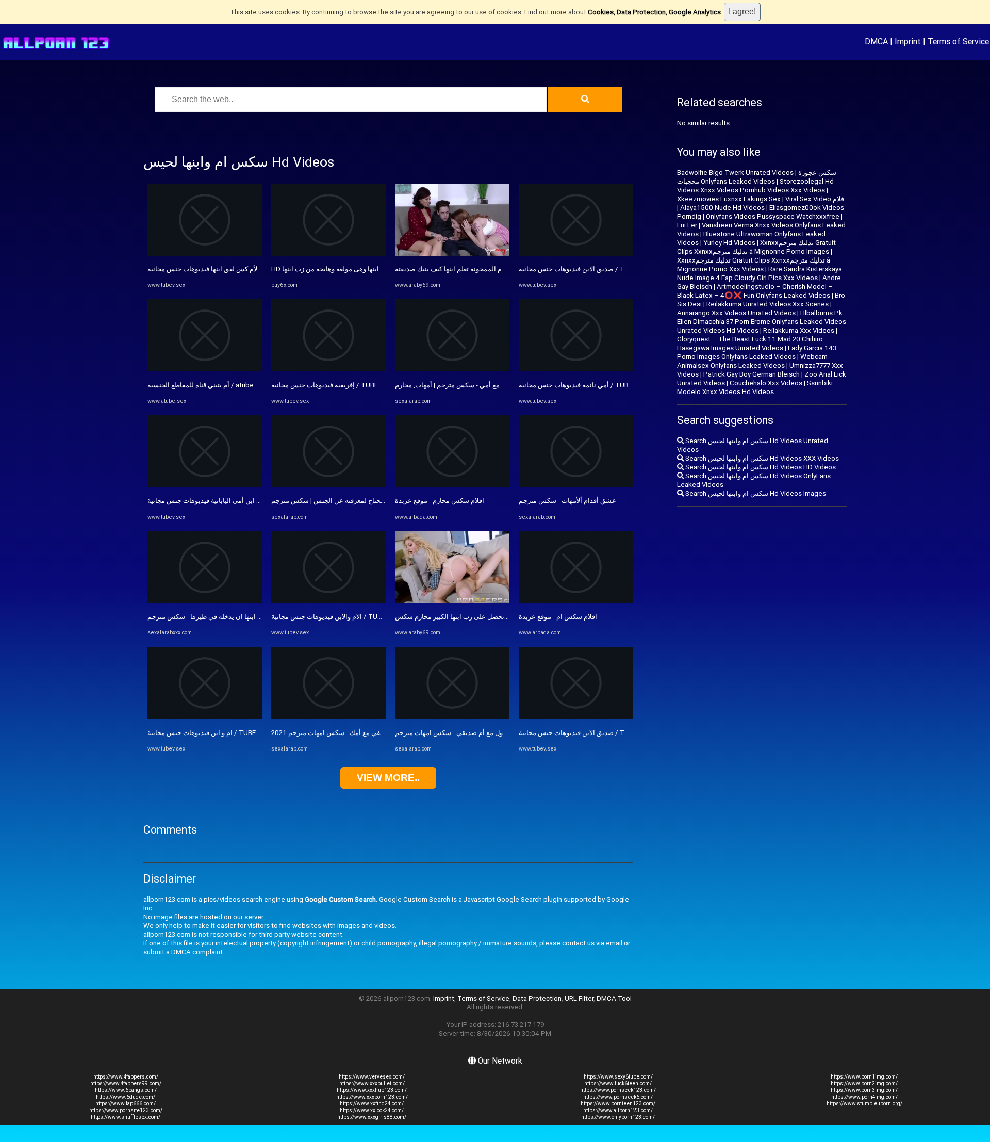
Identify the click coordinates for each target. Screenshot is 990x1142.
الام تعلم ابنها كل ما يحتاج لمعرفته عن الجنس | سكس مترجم (354, 500)
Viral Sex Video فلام (814, 198)
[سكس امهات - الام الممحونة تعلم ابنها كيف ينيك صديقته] (452, 253)
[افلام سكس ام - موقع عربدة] (576, 601)
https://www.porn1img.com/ (864, 1076)
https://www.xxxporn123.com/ (372, 1097)
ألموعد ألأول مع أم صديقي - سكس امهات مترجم (462, 732)
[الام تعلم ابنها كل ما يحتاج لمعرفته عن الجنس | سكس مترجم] (328, 485)
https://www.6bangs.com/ (126, 1090)
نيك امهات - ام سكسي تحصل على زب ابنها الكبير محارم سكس (481, 616)
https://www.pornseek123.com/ (618, 1090)
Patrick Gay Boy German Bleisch (751, 374)
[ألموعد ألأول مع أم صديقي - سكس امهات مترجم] (452, 716)
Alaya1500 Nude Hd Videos (722, 207)
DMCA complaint (197, 952)
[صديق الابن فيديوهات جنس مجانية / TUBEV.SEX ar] (576, 253)
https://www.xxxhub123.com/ (372, 1090)
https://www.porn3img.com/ (864, 1090)
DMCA (876, 41)
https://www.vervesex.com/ (372, 1076)
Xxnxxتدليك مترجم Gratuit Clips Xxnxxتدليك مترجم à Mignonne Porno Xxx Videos (753, 264)
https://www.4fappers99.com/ (125, 1083)
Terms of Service (958, 41)
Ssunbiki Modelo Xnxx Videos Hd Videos (755, 387)
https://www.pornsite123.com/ (125, 1110)
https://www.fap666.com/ (125, 1103)
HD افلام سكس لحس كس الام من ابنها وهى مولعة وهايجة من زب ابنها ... (371, 269)
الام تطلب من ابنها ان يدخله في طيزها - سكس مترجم (221, 616)
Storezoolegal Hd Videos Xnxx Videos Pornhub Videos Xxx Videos (755, 185)
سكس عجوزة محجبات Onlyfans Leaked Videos (756, 177)
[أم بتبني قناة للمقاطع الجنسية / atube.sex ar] (204, 369)
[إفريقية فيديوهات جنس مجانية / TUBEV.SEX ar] (328, 369)
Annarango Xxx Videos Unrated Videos (736, 312)
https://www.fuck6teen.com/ (618, 1083)
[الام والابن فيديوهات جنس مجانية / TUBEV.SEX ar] (328, 601)
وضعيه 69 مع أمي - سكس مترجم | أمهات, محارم (462, 385)
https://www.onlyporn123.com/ (618, 1117)
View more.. (388, 777)
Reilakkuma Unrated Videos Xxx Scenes (767, 304)
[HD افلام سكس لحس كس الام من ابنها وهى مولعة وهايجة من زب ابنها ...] (328, 253)
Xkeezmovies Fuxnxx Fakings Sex (729, 198)
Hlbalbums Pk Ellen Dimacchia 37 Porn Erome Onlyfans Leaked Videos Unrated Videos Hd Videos (761, 321)
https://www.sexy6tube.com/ (618, 1076)
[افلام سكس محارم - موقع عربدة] (452, 485)
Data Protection (537, 998)
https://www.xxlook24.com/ (372, 1110)
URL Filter (579, 998)
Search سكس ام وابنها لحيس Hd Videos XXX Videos (761, 458)
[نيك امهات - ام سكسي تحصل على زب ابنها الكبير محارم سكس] (452, 601)
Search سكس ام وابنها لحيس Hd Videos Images (755, 493)
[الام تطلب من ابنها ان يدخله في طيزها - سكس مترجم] (204, 601)
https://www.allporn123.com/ (618, 1110)
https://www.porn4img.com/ (864, 1097)
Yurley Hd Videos (729, 242)
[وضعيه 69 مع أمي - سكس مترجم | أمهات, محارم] (452, 369)
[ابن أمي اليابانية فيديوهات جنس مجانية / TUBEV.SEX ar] (204, 485)
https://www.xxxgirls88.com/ (371, 1117)
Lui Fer (687, 225)
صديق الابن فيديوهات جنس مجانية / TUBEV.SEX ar (590, 269)
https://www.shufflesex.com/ (125, 1117)
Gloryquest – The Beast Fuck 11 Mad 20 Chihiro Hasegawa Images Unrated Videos (750, 343)
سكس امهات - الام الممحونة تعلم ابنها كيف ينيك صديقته (472, 269)
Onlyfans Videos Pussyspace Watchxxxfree (772, 216)
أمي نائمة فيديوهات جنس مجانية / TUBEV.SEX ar (587, 385)
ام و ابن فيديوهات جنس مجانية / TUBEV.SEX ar (213, 732)
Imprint (908, 41)
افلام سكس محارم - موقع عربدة (439, 500)
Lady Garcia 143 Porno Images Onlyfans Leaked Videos (756, 352)
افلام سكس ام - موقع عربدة (558, 616)
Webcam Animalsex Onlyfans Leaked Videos (752, 361)
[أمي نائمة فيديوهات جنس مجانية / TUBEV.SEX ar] (576, 369)
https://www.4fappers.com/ (125, 1076)
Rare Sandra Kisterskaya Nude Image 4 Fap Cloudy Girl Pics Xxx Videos (759, 273)
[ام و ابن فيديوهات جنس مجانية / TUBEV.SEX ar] (204, 716)
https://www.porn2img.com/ (864, 1083)
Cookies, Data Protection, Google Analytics (654, 12)
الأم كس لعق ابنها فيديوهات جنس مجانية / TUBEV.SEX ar (227, 269)
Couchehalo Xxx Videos (766, 383)
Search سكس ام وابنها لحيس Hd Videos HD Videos (760, 467)
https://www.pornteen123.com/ (618, 1103)
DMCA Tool (614, 998)
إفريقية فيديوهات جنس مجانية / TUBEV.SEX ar (336, 385)
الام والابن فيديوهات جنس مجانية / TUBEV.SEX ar (340, 616)
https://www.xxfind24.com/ (372, 1103)
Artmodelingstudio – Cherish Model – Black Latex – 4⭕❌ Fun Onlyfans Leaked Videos (755, 291)
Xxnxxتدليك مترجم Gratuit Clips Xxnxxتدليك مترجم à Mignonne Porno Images (756, 247)
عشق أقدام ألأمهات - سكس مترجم (567, 500)
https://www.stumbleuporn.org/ (864, 1103)
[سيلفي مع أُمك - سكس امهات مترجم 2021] (328, 716)
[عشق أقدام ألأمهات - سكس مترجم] (576, 485)
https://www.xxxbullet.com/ (372, 1083)
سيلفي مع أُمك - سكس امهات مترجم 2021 (330, 732)
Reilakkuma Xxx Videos (798, 330)
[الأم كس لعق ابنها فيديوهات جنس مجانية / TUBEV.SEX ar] (204, 253)
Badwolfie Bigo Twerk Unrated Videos (735, 172)
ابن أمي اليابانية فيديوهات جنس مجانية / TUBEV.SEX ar (224, 500)
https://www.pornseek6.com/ (618, 1097)
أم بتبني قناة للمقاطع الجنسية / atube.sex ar (210, 385)
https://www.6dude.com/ (125, 1097)
